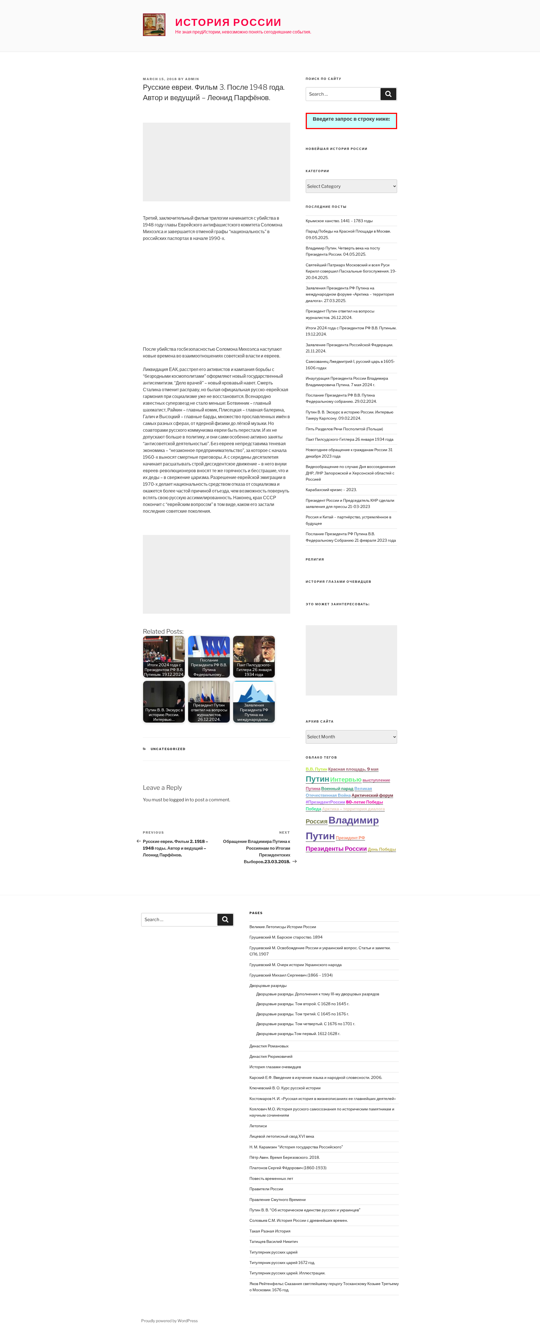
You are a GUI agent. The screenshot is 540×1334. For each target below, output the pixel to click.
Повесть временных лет (271, 1178)
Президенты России (336, 848)
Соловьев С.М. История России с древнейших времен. (298, 1220)
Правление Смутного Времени (277, 1199)
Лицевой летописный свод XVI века (281, 1136)
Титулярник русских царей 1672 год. (282, 1262)
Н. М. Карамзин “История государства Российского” (296, 1146)
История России (228, 22)
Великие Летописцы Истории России (282, 926)
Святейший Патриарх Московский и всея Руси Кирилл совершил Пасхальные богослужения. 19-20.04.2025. (351, 271)
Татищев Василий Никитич (273, 1241)
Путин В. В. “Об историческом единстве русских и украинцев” (305, 1209)
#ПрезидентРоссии (325, 802)
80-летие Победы (364, 802)
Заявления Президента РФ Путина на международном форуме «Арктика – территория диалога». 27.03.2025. (350, 294)
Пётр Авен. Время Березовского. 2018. (284, 1157)
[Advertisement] (216, 162)
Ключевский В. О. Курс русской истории (285, 1087)
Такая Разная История (270, 1231)
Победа (313, 808)
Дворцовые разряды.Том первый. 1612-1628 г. (298, 1033)
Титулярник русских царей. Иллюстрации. (287, 1272)
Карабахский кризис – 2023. (331, 489)
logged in (179, 799)
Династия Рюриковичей (270, 1056)
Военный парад (337, 788)
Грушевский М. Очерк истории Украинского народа (295, 964)
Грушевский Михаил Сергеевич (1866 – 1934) (291, 975)
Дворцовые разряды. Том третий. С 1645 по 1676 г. (302, 1013)
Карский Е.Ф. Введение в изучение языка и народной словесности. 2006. (315, 1077)
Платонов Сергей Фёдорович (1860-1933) (288, 1167)
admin (192, 79)
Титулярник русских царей (273, 1252)
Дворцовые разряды (268, 985)
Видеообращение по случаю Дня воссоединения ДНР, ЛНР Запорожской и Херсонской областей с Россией (350, 473)
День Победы (382, 849)
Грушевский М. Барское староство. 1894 (286, 937)
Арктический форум (372, 795)
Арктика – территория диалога (353, 808)
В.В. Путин (316, 769)
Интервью (346, 779)
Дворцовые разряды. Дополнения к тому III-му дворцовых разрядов (317, 993)
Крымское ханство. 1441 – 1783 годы (339, 220)
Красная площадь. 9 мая (353, 769)
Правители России (266, 1188)
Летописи (258, 1125)
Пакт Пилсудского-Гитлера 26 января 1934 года (349, 439)
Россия (317, 821)
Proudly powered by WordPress (169, 1320)
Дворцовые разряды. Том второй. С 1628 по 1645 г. (302, 1003)
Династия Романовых (269, 1045)
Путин (317, 779)
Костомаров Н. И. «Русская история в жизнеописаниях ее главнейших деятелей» (322, 1098)
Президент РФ (350, 837)
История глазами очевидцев (275, 1066)
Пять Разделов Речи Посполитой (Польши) (344, 428)
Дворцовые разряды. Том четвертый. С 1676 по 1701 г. (305, 1023)
